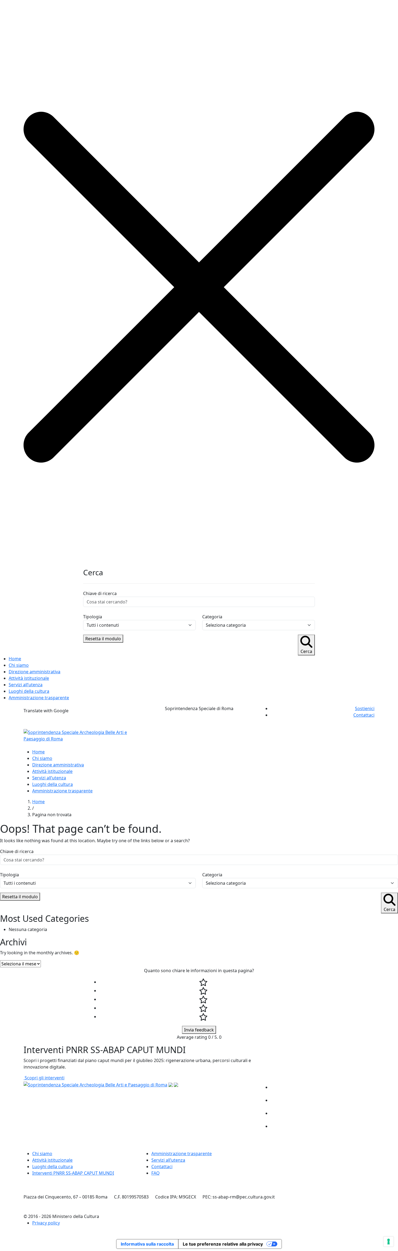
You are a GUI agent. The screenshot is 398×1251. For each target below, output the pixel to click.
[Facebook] (367, 1087)
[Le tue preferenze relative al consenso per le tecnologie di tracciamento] (388, 1241)
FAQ (155, 1173)
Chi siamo (19, 665)
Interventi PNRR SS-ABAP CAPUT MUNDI (73, 1173)
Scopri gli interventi (44, 1078)
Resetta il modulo (103, 639)
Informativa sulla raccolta (147, 1244)
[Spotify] (367, 1126)
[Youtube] (367, 1113)
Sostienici (364, 708)
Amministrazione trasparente (39, 698)
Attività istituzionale (29, 678)
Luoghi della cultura (29, 691)
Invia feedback (199, 1030)
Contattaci (363, 715)
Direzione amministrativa (34, 672)
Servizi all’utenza (26, 685)
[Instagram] (367, 1100)
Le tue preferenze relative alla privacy (223, 1244)
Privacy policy (46, 1223)
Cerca (306, 651)
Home (15, 659)
